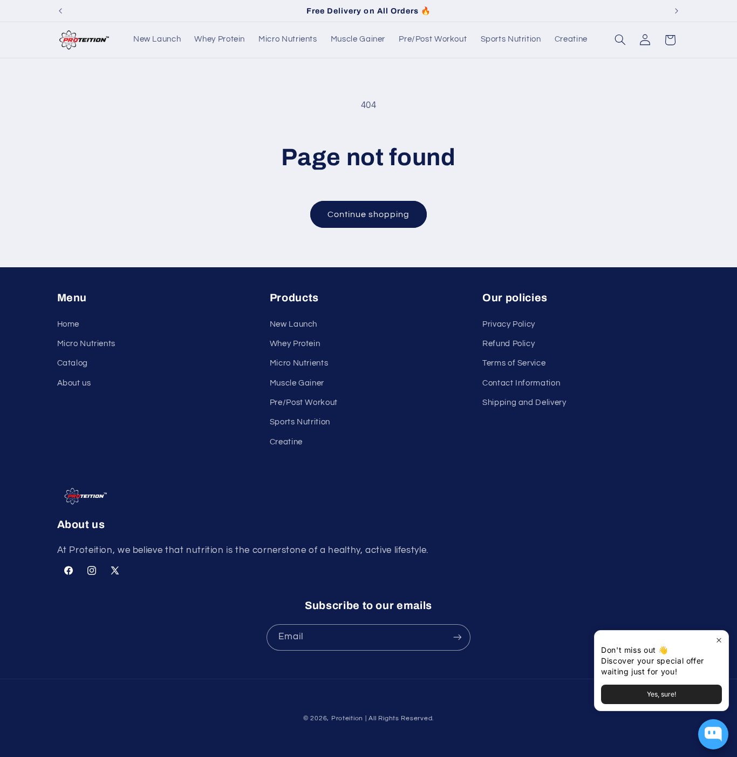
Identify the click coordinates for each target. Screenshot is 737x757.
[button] (620, 40)
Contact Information (521, 383)
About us (74, 383)
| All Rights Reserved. (399, 718)
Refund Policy (508, 344)
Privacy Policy (508, 324)
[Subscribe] (457, 637)
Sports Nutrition (300, 422)
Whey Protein (295, 344)
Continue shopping (368, 214)
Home (68, 324)
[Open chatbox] (713, 734)
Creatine (286, 442)
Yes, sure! (661, 694)
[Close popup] (719, 640)
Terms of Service (513, 363)
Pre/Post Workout (304, 402)
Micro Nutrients (86, 344)
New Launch (293, 324)
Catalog (72, 363)
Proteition (347, 718)
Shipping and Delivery (524, 402)
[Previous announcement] (60, 11)
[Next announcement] (676, 11)
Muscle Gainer (297, 383)
